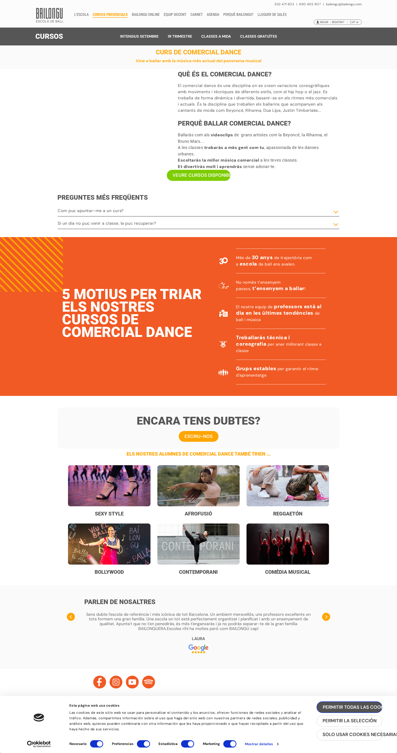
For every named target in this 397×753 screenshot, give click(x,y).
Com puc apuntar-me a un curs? (91, 210)
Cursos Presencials (110, 14)
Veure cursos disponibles (201, 175)
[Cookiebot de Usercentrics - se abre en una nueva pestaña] (39, 744)
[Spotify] (148, 682)
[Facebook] (99, 682)
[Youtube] (132, 682)
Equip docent (175, 14)
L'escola (81, 14)
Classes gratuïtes (258, 36)
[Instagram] (116, 682)
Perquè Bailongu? (238, 14)
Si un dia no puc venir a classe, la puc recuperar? (107, 223)
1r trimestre (180, 36)
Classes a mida (216, 36)
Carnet (196, 14)
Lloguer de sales (272, 14)
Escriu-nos (198, 436)
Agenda (213, 14)
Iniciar (324, 22)
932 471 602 (285, 4)
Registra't (338, 22)
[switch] (143, 746)
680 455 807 (310, 4)
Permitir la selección (350, 721)
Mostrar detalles (259, 744)
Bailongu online (146, 14)
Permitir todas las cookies (352, 707)
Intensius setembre (139, 36)
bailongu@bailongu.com (344, 4)
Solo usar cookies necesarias (352, 735)
